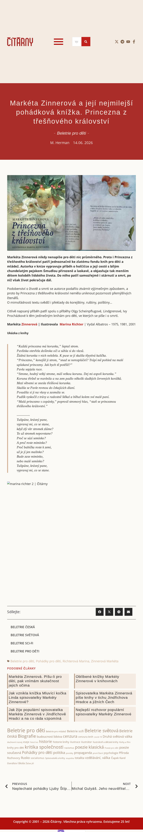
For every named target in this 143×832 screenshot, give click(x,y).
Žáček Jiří (30, 763)
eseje (26, 742)
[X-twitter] (117, 42)
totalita (79, 758)
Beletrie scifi (75, 731)
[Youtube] (128, 42)
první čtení (98, 753)
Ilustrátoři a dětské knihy (105, 742)
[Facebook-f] (134, 42)
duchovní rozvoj (14, 742)
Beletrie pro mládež (56, 731)
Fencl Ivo (34, 742)
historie (45, 741)
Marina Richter (71, 324)
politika (59, 752)
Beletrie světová (25, 635)
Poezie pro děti (111, 748)
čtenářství (12, 763)
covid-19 (98, 737)
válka (106, 757)
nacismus (69, 747)
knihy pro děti (15, 747)
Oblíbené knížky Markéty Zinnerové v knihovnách (97, 679)
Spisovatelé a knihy (55, 758)
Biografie (27, 736)
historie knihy (61, 742)
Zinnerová (29, 324)
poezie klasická (89, 747)
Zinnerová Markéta (104, 661)
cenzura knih (85, 736)
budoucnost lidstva (49, 737)
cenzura (70, 736)
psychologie (111, 753)
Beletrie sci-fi (22, 643)
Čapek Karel (118, 758)
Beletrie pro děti (71, 133)
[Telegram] (122, 42)
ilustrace (75, 742)
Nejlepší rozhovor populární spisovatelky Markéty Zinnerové (103, 712)
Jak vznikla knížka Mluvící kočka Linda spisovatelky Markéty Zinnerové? (37, 697)
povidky (69, 753)
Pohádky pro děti (48, 661)
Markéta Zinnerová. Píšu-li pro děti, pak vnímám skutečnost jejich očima (35, 681)
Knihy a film (124, 742)
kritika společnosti (44, 747)
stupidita (70, 758)
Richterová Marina (76, 661)
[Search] (85, 41)
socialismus (37, 758)
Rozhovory (13, 758)
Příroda (124, 753)
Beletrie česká (23, 627)
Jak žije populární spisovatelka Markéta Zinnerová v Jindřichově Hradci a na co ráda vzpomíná (37, 714)
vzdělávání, (93, 758)
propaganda (83, 753)
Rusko (25, 758)
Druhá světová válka (117, 736)
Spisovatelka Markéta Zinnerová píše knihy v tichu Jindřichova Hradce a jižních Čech (104, 697)
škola (21, 763)
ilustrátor (86, 742)
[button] (100, 612)
